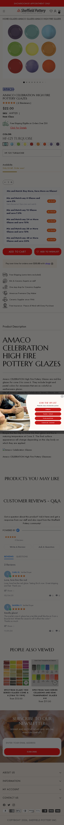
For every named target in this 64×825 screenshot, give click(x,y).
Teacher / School (48, 414)
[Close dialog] (62, 396)
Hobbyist (48, 409)
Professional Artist (48, 418)
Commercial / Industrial (48, 422)
